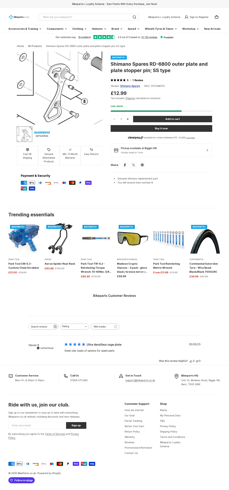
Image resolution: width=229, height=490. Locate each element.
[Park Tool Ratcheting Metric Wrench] (168, 238)
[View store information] (207, 150)
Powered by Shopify (49, 473)
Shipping (130, 98)
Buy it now (161, 128)
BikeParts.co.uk (27, 473)
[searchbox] (40, 326)
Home (20, 46)
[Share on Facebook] (125, 165)
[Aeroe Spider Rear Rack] (60, 238)
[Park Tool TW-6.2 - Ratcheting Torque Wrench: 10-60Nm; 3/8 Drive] (96, 238)
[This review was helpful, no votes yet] (191, 361)
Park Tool (14, 259)
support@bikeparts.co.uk (140, 380)
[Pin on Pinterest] (142, 165)
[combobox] (89, 17)
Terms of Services (55, 433)
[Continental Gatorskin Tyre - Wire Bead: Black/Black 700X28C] (205, 238)
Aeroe (48, 259)
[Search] (134, 17)
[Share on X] (133, 165)
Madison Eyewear (127, 259)
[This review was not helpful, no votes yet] (197, 361)
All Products (35, 46)
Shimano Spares (130, 86)
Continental (196, 259)
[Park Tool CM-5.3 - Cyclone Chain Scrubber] (24, 238)
